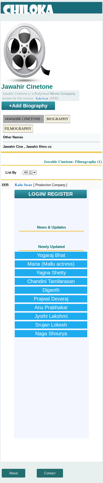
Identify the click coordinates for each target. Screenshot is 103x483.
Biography (57, 119)
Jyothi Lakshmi (51, 316)
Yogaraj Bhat (51, 255)
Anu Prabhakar (51, 307)
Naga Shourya (51, 333)
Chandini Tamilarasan (51, 281)
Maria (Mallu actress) (51, 264)
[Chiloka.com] (28, 9)
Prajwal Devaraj (51, 298)
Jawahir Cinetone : (23, 119)
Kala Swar (42, 98)
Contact (50, 473)
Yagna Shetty (51, 272)
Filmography (18, 129)
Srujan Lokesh (51, 325)
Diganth (51, 290)
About (13, 473)
